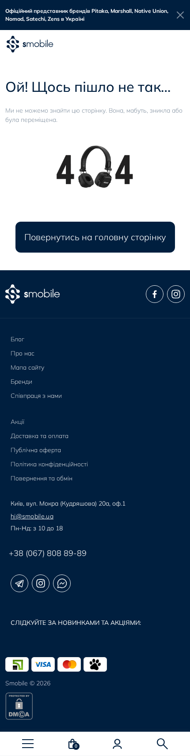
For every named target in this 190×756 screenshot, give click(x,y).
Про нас (22, 353)
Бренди (21, 382)
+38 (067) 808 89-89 (48, 553)
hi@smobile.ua (32, 516)
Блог (17, 339)
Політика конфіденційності (49, 464)
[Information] (180, 15)
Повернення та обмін (41, 478)
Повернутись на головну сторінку (95, 236)
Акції (17, 422)
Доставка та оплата (39, 436)
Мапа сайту (27, 367)
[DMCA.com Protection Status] (95, 706)
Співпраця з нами (36, 396)
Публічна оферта (36, 450)
